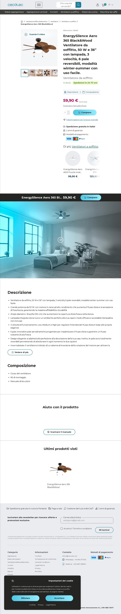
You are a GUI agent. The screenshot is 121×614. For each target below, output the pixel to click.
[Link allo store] (15, 4)
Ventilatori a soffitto (85, 146)
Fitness (10, 574)
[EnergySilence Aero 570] (94, 158)
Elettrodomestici (14, 559)
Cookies (38, 556)
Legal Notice (40, 565)
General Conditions (42, 562)
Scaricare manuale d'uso (74, 106)
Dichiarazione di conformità (45, 559)
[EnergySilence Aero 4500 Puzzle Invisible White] (72, 158)
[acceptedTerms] (61, 528)
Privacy (38, 568)
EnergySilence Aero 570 (94, 170)
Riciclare (38, 571)
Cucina (10, 565)
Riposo (10, 571)
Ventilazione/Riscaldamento (18, 562)
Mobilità (11, 568)
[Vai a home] (22, 21)
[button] (55, 73)
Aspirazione (12, 556)
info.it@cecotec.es (69, 556)
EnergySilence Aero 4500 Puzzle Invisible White (72, 171)
